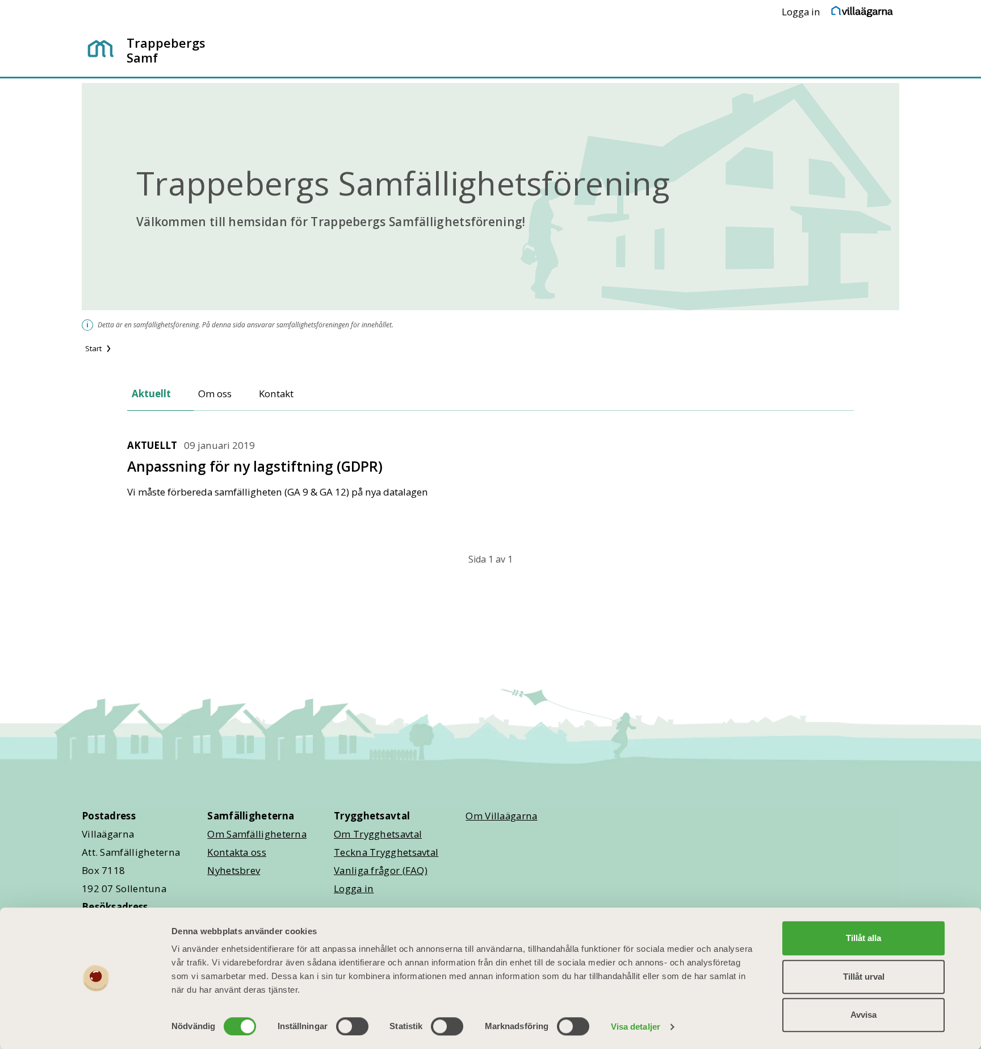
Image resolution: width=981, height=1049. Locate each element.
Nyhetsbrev (233, 870)
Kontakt (276, 393)
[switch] (352, 1026)
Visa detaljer (635, 1026)
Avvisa (863, 1014)
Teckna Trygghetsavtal (386, 852)
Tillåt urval (863, 976)
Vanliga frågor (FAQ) (380, 870)
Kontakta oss (236, 852)
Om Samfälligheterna (257, 833)
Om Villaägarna (501, 815)
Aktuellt (151, 393)
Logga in (801, 11)
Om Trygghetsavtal (378, 833)
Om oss (215, 393)
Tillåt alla (863, 938)
